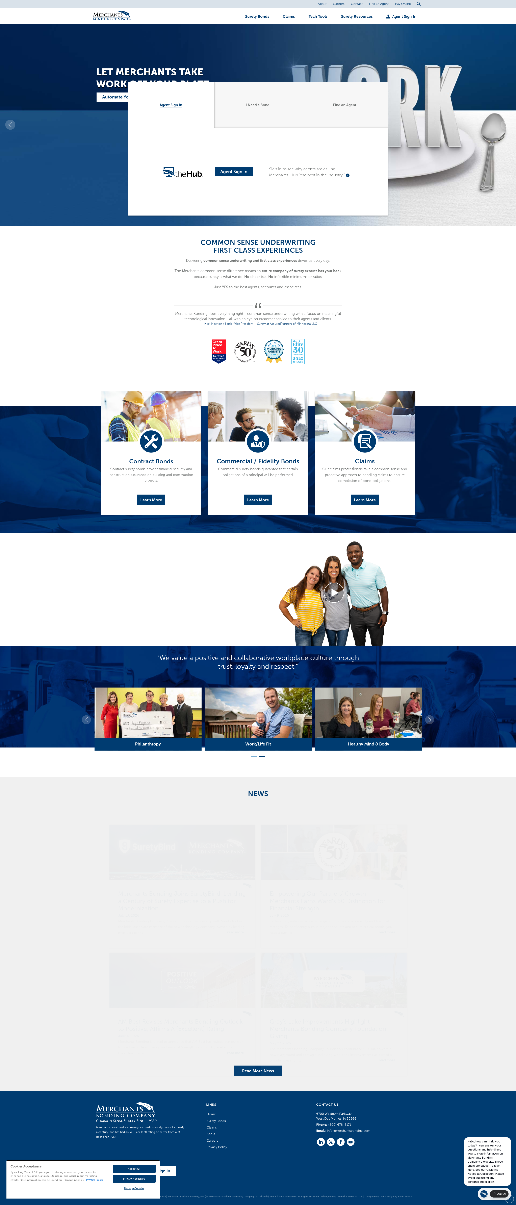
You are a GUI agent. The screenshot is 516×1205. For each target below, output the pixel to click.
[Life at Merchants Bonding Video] (334, 593)
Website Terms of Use (350, 1196)
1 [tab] (252, 757)
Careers (212, 1140)
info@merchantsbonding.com (348, 1131)
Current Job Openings (135, 632)
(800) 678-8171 (339, 1124)
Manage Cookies (134, 1188)
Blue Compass (406, 1196)
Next (429, 719)
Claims (212, 1127)
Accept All (134, 1168)
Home (211, 1114)
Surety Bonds (216, 1121)
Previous (86, 719)
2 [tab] (260, 757)
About (211, 1134)
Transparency (371, 1196)
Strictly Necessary (134, 1178)
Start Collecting (118, 97)
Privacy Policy (217, 1147)
